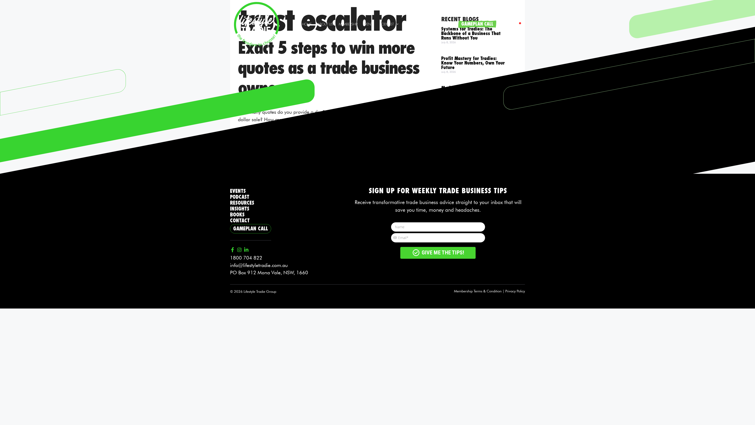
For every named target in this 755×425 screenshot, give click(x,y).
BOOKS (237, 214)
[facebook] (518, 24)
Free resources (417, 24)
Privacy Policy (515, 291)
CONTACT (240, 220)
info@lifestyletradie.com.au (259, 265)
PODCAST (239, 197)
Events (368, 24)
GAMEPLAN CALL (477, 24)
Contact (447, 24)
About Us (325, 24)
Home (307, 24)
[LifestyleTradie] (256, 24)
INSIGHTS (239, 208)
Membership (348, 24)
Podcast (387, 24)
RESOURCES (242, 202)
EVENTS (238, 191)
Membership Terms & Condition (478, 291)
